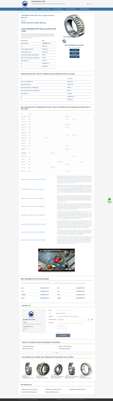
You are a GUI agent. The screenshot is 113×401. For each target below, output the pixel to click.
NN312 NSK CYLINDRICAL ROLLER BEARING (32, 198)
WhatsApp (74, 53)
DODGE (59, 298)
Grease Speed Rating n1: (27, 49)
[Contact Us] (109, 200)
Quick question (52, 319)
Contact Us (26, 399)
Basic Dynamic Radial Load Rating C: (30, 58)
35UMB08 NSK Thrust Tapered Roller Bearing (32, 189)
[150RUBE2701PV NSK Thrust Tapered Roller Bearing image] (74, 26)
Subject (50, 316)
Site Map (31, 399)
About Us (21, 399)
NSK (22, 288)
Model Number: (25, 43)
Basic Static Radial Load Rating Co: (30, 55)
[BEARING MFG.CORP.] (25, 3)
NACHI (23, 298)
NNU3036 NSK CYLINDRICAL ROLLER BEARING (33, 224)
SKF (58, 288)
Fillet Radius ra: (25, 60)
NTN (22, 291)
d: (21, 66)
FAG (58, 291)
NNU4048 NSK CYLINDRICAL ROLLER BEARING (33, 179)
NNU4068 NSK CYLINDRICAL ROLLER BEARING (33, 240)
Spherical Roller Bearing (72, 9)
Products (24, 11)
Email (50, 310)
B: (21, 46)
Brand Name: (24, 40)
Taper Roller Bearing (85, 9)
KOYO (58, 294)
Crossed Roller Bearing (59, 9)
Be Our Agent (74, 56)
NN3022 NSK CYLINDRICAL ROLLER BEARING (33, 232)
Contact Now (74, 50)
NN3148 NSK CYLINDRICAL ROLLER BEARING (33, 206)
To (49, 313)
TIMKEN (23, 294)
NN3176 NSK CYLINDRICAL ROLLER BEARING (33, 215)
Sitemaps (36, 399)
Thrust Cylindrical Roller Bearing (33, 11)
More (57, 352)
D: (21, 63)
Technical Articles (45, 9)
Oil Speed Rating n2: (26, 52)
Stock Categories (33, 9)
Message (50, 322)
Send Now (63, 335)
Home (24, 9)
